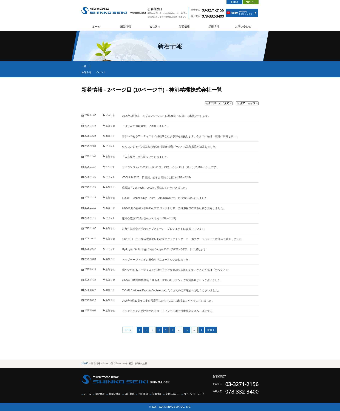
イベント (101, 72)
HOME (84, 363)
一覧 (83, 66)
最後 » (211, 329)
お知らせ (86, 72)
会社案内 (155, 26)
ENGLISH (250, 2)
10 (186, 329)
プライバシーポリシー (195, 394)
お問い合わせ (243, 26)
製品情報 (125, 26)
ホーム (96, 26)
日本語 (234, 2)
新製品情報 (115, 394)
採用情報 (213, 26)
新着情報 (184, 26)
